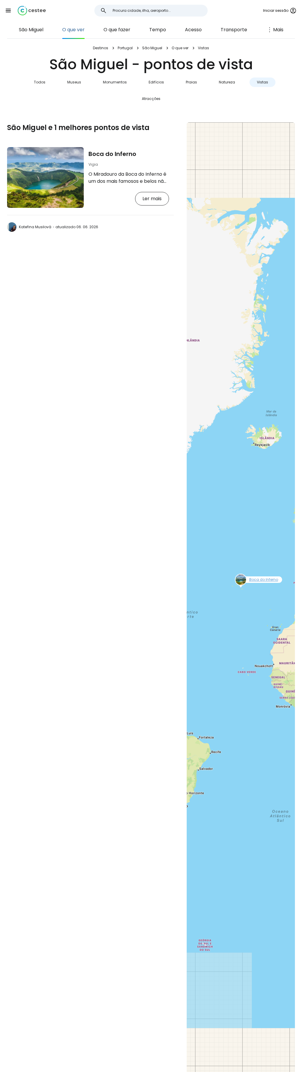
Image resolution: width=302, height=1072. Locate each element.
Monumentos (115, 82)
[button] (8, 10)
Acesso (193, 29)
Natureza (227, 82)
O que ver (73, 29)
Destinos (100, 47)
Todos (39, 82)
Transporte (234, 29)
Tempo (157, 29)
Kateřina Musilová (35, 226)
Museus (74, 82)
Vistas (262, 82)
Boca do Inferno (112, 154)
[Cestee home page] (32, 10)
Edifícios (156, 82)
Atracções (151, 98)
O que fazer (117, 29)
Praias (191, 82)
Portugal (125, 47)
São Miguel (31, 29)
